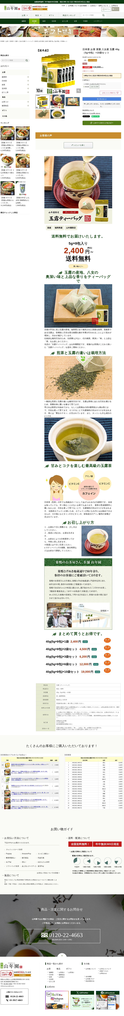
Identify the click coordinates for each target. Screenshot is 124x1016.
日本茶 (34, 21)
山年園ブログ (90, 979)
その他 (4, 116)
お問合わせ (103, 973)
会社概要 (88, 976)
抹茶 (44, 21)
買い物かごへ (78, 266)
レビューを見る (93, 60)
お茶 (23, 15)
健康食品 (62, 974)
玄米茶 (54, 21)
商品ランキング (69, 15)
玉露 (16, 41)
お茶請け (62, 972)
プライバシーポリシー (7, 986)
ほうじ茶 (65, 21)
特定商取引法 (90, 981)
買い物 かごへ (107, 640)
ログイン (107, 9)
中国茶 (85, 21)
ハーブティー (98, 21)
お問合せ (114, 5)
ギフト (51, 15)
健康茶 (24, 21)
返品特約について (88, 110)
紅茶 (75, 21)
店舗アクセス (104, 971)
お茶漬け (62, 977)
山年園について (91, 969)
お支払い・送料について (99, 5)
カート (116, 9)
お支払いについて (105, 969)
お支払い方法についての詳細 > (48, 873)
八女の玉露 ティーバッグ (26, 41)
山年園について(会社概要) (77, 5)
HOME (2, 41)
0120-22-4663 (16, 996)
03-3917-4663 (8, 984)
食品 (37, 15)
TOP (63, 5)
